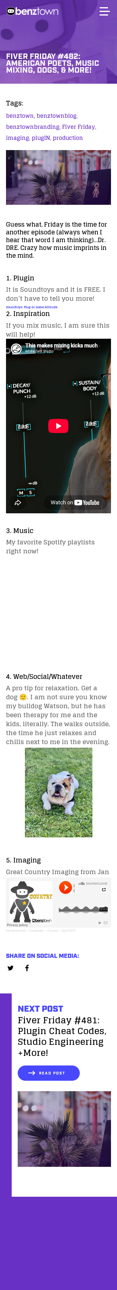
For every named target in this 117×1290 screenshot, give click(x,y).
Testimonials (58, 1259)
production (68, 138)
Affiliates (58, 1244)
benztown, (20, 115)
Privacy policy (58, 1274)
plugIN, (41, 138)
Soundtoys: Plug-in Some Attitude (31, 307)
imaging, (18, 138)
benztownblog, (57, 115)
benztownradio (16, 930)
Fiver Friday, (79, 127)
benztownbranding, (33, 127)
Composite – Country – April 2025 (52, 930)
